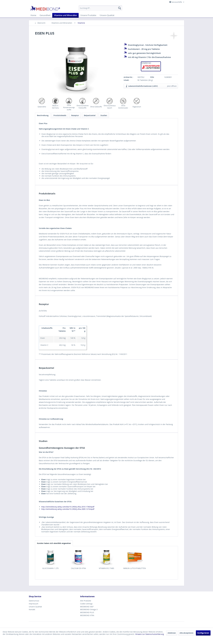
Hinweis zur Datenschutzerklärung (149, 634)
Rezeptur (75, 115)
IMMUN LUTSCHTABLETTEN (134, 568)
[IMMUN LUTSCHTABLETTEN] (134, 557)
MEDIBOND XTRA (87, 615)
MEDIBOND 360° (87, 606)
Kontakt (32, 609)
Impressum (33, 603)
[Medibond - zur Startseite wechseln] (45, 9)
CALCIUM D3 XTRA (78, 568)
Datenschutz (34, 601)
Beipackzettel (89, 115)
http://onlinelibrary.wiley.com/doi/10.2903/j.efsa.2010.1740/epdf (67, 507)
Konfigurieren (203, 633)
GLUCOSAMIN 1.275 (50, 568)
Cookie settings (86, 603)
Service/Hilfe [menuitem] (176, 2)
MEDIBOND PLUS (87, 612)
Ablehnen (172, 633)
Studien (103, 115)
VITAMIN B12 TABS (106, 568)
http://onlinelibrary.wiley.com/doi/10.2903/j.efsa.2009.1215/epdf (67, 509)
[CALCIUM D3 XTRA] (78, 557)
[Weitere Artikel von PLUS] (173, 35)
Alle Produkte (85, 601)
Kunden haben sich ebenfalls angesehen (54, 543)
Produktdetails (59, 115)
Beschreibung (42, 115)
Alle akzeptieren (186, 633)
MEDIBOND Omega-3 (89, 609)
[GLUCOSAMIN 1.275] (50, 557)
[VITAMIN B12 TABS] (106, 557)
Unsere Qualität (35, 606)
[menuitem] (100, 8)
